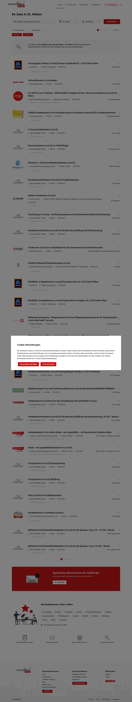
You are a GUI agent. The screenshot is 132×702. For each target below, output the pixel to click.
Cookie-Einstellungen (48, 364)
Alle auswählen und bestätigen (28, 364)
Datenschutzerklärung (48, 358)
